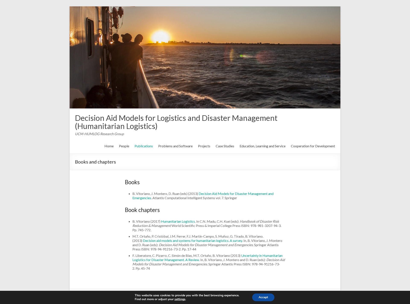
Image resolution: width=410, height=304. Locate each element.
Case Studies (225, 146)
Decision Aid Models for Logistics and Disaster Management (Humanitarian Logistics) (176, 122)
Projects (204, 146)
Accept (263, 297)
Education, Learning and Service (263, 146)
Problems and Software (175, 146)
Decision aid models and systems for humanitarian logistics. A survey (192, 240)
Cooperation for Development (313, 146)
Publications (144, 146)
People (124, 146)
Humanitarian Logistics (178, 221)
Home (109, 146)
